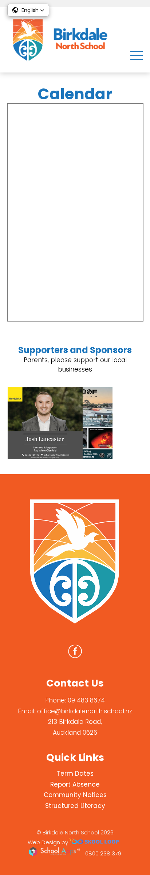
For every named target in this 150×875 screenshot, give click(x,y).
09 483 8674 (86, 700)
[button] (28, 10)
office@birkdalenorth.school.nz (84, 711)
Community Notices (75, 795)
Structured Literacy (75, 805)
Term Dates (75, 773)
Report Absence (75, 784)
